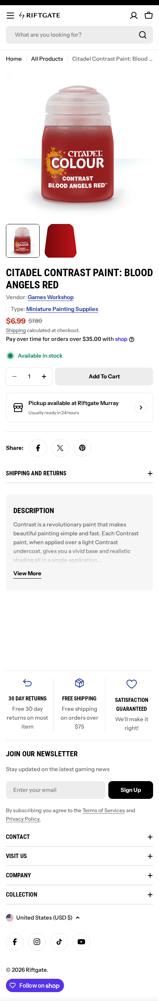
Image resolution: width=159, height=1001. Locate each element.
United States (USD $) (44, 917)
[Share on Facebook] (38, 448)
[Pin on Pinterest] (82, 448)
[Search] (142, 34)
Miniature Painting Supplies (62, 308)
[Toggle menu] (10, 15)
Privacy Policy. (23, 819)
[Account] (133, 15)
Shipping (16, 330)
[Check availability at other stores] (141, 408)
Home (14, 58)
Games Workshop (51, 297)
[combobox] (79, 35)
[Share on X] (60, 448)
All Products (47, 58)
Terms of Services (103, 810)
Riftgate (36, 969)
